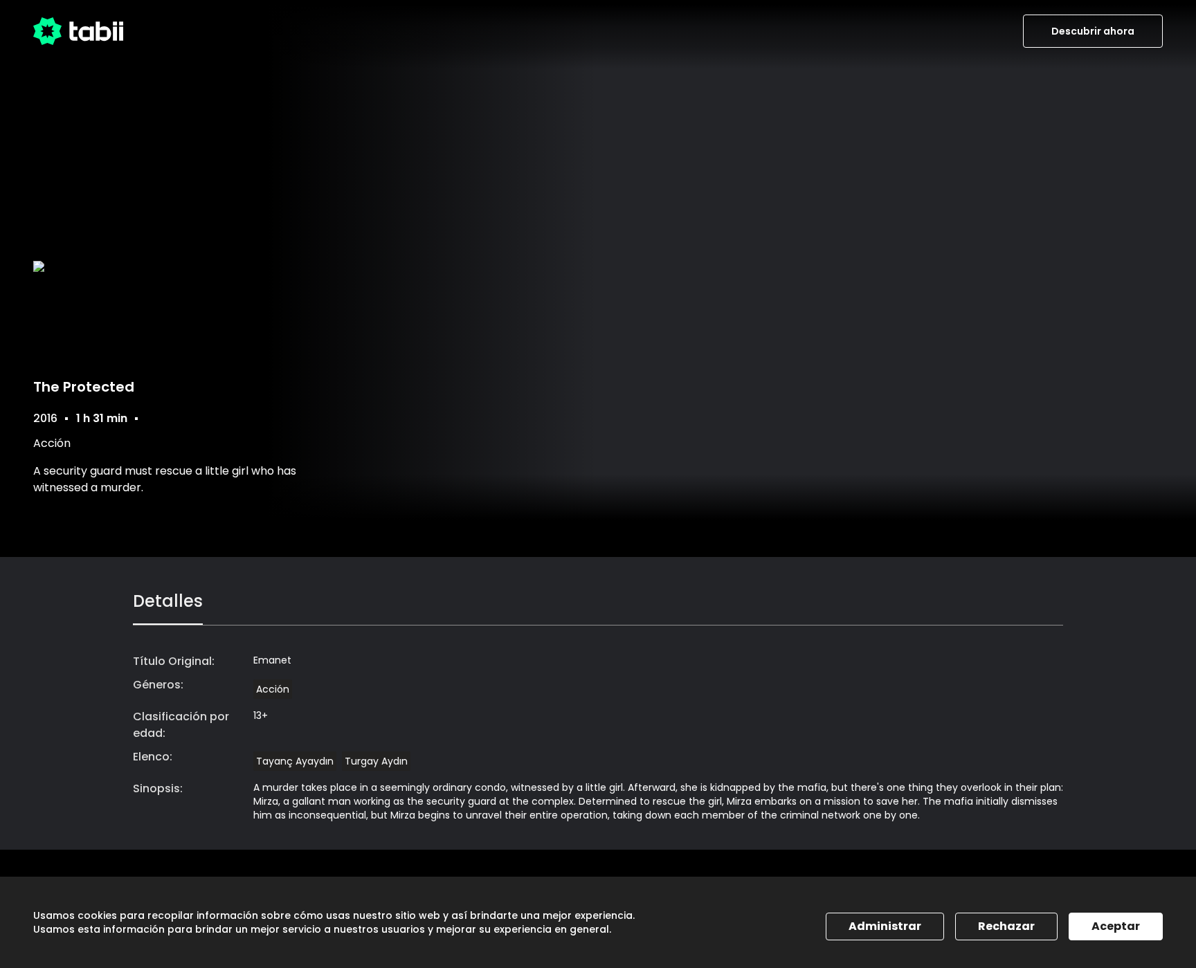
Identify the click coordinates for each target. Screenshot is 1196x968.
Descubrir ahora (1092, 31)
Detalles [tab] (168, 601)
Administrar (885, 926)
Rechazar (1006, 926)
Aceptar (1115, 926)
